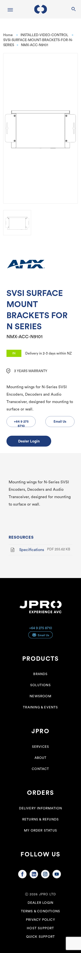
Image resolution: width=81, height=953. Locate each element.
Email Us (60, 421)
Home (8, 35)
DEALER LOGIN (40, 902)
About (41, 758)
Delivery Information (40, 808)
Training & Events (40, 707)
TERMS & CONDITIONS (40, 911)
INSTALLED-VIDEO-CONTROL (44, 35)
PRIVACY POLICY (40, 919)
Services (40, 746)
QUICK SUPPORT (40, 936)
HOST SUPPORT (40, 928)
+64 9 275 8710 (40, 628)
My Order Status (40, 830)
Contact (40, 769)
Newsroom (40, 696)
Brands (40, 674)
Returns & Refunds (40, 819)
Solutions (40, 685)
